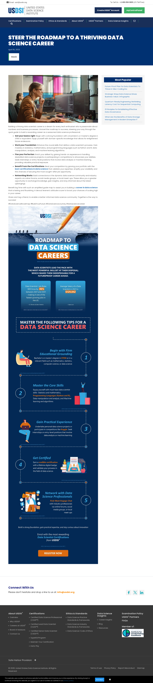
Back (14, 56)
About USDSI (78, 21)
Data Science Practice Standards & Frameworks (78, 618)
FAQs (125, 620)
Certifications (14, 21)
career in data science (87, 187)
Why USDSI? (15, 621)
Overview (14, 617)
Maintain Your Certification (42, 642)
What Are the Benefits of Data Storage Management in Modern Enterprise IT (122, 118)
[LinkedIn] (141, 592)
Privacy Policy (110, 668)
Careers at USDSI (17, 625)
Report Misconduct (126, 668)
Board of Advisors (17, 629)
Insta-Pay (35, 646)
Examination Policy (35, 21)
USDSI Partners (96, 21)
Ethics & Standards (58, 21)
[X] (135, 592)
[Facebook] (128, 592)
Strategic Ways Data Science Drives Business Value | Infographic (121, 95)
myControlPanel (134, 10)
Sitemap (141, 668)
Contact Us (15, 634)
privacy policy (68, 681)
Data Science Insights (118, 21)
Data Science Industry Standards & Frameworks (78, 625)
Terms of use (96, 668)
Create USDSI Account (108, 10)
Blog (101, 624)
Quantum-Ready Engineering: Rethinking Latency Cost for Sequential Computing (123, 103)
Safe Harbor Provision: (20, 660)
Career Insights (105, 619)
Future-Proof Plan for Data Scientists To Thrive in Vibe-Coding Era (122, 87)
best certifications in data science (31, 169)
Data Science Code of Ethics (80, 631)
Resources (103, 628)
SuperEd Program (38, 637)
